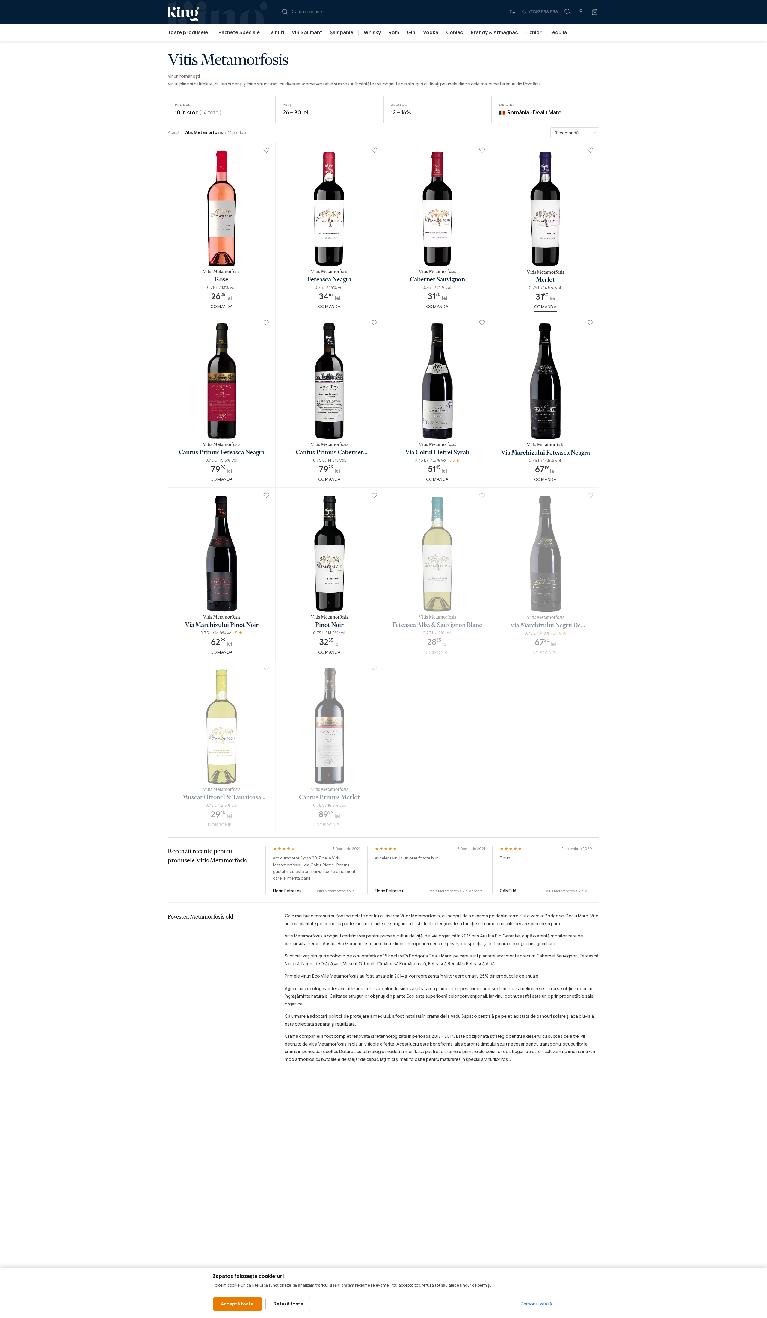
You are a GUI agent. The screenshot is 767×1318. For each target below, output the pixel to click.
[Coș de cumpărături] (594, 11)
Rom (394, 33)
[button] (173, 891)
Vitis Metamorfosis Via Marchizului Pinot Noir (569, 891)
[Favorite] (567, 11)
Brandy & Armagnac (494, 33)
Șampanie (341, 33)
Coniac (454, 33)
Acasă (173, 132)
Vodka (430, 33)
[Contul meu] (580, 11)
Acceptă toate (237, 1304)
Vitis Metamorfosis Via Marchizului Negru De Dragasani (457, 891)
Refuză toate (288, 1304)
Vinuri (277, 33)
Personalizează (536, 1304)
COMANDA (221, 306)
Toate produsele (188, 33)
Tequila (558, 33)
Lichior (534, 33)
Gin (411, 33)
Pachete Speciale (239, 33)
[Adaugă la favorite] (266, 151)
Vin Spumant (307, 33)
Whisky (372, 33)
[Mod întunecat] (512, 12)
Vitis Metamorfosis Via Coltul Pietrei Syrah (338, 891)
